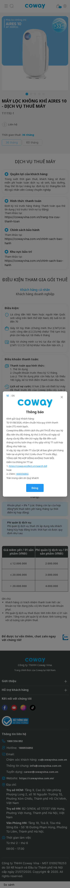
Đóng (35, 487)
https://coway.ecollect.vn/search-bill (28, 466)
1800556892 (22, 473)
